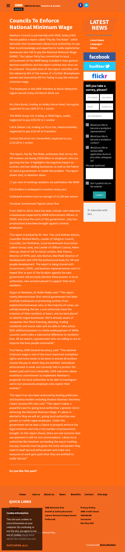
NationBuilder (108, 544)
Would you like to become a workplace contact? (100, 139)
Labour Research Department (60, 515)
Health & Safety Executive (58, 511)
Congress (14, 507)
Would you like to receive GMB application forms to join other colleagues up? (100, 154)
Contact (89, 494)
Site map (102, 494)
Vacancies (86, 519)
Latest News (97, 40)
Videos (93, 47)
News (62, 494)
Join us (36, 494)
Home (22, 494)
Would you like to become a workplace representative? (100, 128)
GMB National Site (54, 507)
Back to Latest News (100, 35)
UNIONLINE (86, 515)
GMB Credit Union (90, 511)
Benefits (76, 494)
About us (49, 494)
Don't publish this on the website (100, 185)
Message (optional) (95, 165)
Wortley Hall (87, 523)
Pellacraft (50, 519)
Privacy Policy (88, 507)
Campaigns (96, 44)
